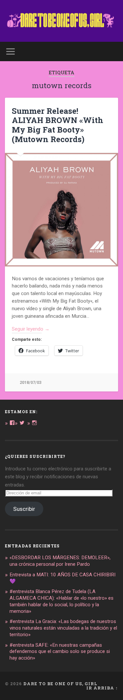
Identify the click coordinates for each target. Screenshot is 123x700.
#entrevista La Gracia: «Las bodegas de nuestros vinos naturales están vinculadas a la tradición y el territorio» (63, 628)
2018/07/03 (30, 382)
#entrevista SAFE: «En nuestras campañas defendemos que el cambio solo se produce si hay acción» (60, 651)
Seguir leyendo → (31, 329)
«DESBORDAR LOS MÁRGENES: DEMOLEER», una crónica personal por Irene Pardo (60, 561)
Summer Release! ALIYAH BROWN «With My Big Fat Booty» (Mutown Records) (57, 125)
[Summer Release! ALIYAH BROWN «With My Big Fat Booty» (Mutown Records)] (61, 209)
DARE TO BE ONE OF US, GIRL (60, 683)
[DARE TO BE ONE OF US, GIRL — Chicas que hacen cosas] (61, 21)
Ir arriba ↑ (102, 687)
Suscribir (24, 509)
